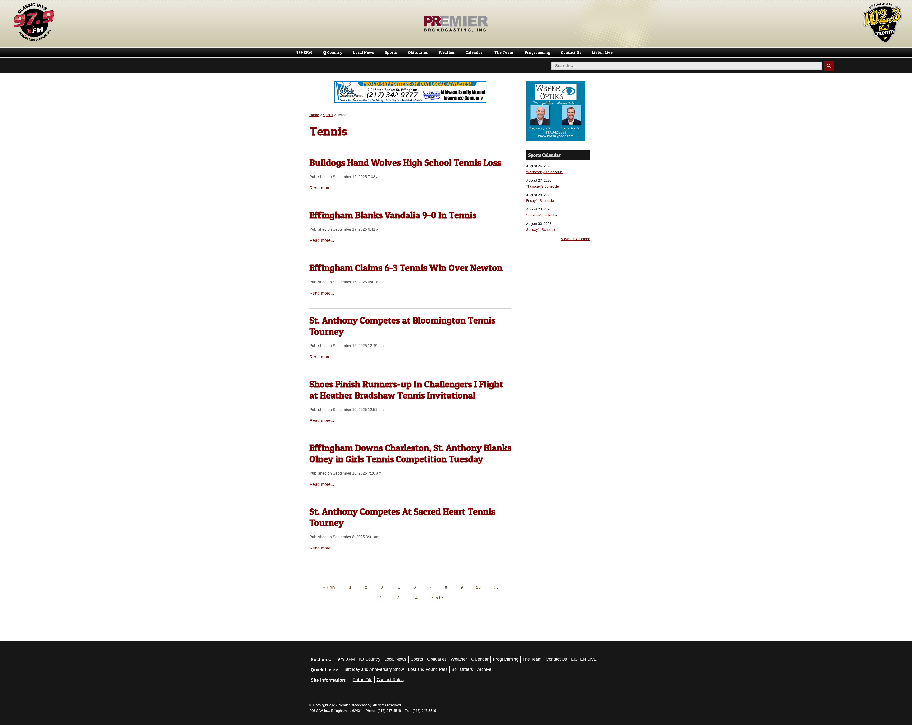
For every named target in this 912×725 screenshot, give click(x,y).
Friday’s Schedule (540, 201)
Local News (363, 52)
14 (415, 598)
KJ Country (332, 52)
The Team (503, 52)
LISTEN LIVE (584, 659)
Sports (391, 52)
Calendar (474, 52)
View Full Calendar (575, 239)
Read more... (321, 188)
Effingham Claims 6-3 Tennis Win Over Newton (406, 267)
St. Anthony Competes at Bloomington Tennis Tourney (402, 326)
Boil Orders (462, 669)
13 (397, 598)
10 (478, 587)
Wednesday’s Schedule (544, 172)
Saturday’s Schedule (542, 215)
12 (379, 598)
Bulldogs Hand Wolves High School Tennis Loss (405, 162)
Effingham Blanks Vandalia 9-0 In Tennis (392, 215)
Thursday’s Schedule (542, 186)
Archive (484, 669)
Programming (537, 52)
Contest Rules (390, 679)
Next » (437, 598)
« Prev (329, 587)
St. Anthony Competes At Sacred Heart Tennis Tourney (402, 517)
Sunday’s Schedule (541, 230)
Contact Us (571, 52)
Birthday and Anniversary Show (374, 669)
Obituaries (418, 52)
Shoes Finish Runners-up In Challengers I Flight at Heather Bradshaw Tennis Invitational (406, 389)
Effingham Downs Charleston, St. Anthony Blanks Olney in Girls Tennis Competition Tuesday (410, 453)
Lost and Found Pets (427, 669)
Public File (362, 679)
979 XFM (304, 52)
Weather (447, 52)
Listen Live (602, 52)
